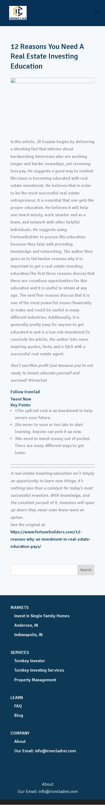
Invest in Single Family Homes (41, 616)
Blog (18, 715)
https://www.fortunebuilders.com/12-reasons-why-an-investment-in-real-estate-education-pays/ (50, 539)
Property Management (35, 680)
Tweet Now (20, 399)
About (20, 741)
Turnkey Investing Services (39, 670)
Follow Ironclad (25, 392)
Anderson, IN (26, 625)
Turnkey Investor (29, 661)
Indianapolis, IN (28, 634)
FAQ (18, 706)
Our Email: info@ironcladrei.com (45, 751)
